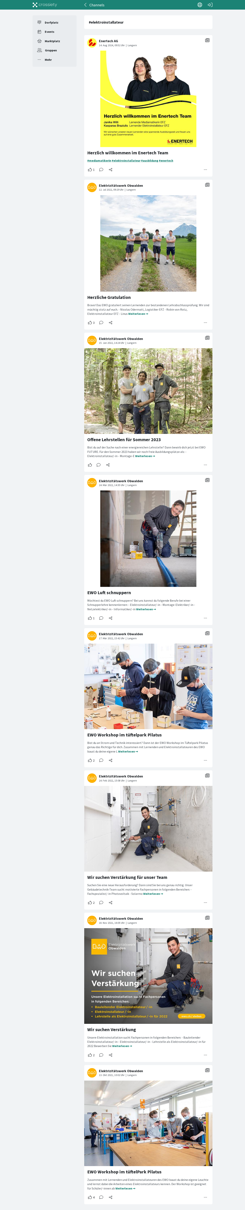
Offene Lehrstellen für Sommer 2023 (124, 440)
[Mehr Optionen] (205, 170)
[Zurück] (85, 5)
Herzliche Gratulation (109, 297)
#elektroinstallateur (126, 160)
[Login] (210, 5)
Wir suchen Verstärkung (111, 1029)
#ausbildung (149, 160)
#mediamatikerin (99, 160)
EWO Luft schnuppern (109, 593)
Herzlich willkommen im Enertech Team (127, 153)
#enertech (166, 160)
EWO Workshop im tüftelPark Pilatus (124, 1172)
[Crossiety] (44, 5)
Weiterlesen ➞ (138, 314)
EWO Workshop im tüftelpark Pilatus (124, 735)
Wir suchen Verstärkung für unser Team (127, 877)
